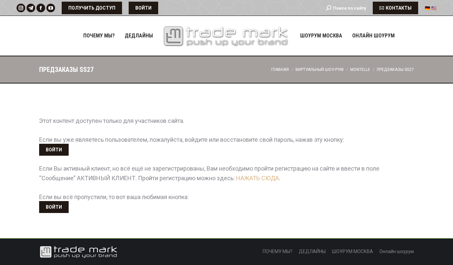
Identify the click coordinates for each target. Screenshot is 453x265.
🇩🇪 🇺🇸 (430, 8)
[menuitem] (99, 36)
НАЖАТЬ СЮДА (257, 178)
